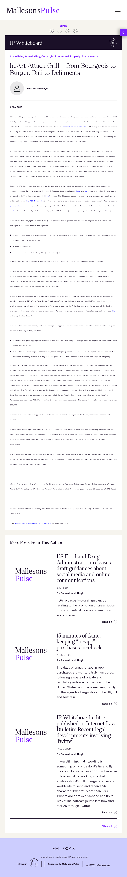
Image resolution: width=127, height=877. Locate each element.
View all (107, 826)
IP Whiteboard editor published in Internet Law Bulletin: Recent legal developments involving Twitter (86, 729)
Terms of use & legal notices (53, 856)
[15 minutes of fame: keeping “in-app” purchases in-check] (31, 654)
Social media (90, 56)
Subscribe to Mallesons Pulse (63, 863)
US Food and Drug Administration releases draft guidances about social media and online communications (84, 568)
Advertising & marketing (25, 56)
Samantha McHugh (72, 593)
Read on (107, 621)
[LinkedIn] (34, 862)
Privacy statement (78, 856)
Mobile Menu (117, 10)
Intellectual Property (68, 56)
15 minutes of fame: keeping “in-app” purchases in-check (79, 641)
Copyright (48, 56)
